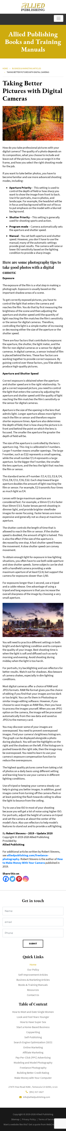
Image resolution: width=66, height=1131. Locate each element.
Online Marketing (33, 1047)
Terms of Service (46, 1119)
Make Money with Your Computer (33, 1077)
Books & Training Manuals (33, 984)
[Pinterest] (19, 879)
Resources (33, 990)
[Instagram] (26, 879)
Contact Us (33, 995)
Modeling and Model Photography (33, 1062)
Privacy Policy (29, 1119)
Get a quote (34, 1124)
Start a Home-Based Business (33, 1027)
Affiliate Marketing (33, 1052)
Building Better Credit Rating (33, 1072)
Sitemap (15, 1119)
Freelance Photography (33, 1067)
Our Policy (33, 969)
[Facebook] (6, 879)
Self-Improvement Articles (33, 974)
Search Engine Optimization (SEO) (33, 1042)
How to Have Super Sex (33, 1022)
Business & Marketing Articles (26, 68)
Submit (33, 943)
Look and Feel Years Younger (33, 1017)
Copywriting (33, 1032)
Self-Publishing (33, 1037)
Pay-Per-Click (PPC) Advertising (33, 1057)
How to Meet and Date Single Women (33, 1012)
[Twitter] (12, 879)
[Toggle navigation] (58, 18)
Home (5, 68)
